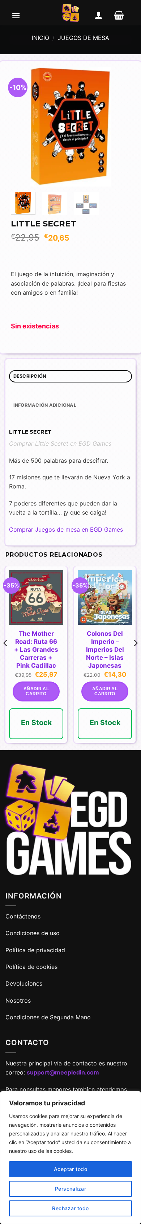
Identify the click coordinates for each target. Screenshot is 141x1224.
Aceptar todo (70, 1169)
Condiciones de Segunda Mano (48, 1017)
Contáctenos (23, 916)
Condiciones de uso (32, 933)
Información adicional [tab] (44, 405)
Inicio (40, 37)
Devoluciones (23, 983)
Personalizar (70, 1189)
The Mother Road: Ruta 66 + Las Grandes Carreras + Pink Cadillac (36, 649)
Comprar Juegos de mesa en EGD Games (66, 529)
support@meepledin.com (63, 1072)
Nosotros (18, 1000)
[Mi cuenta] (98, 15)
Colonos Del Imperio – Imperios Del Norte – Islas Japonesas (105, 649)
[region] (70, 1157)
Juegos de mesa (83, 37)
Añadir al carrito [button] (36, 691)
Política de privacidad (35, 950)
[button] (16, 15)
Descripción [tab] (29, 376)
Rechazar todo (70, 1208)
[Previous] (22, 127)
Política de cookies (31, 966)
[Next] (118, 127)
